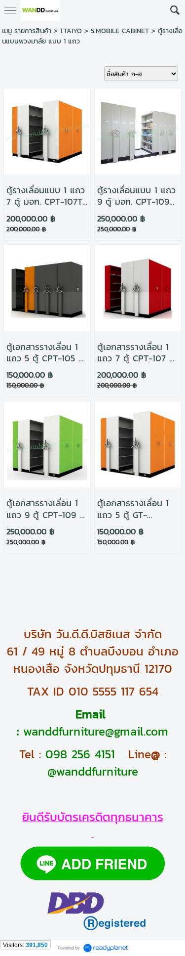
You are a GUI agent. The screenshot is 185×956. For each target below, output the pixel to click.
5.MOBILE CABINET (120, 31)
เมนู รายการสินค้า (26, 31)
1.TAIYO (71, 31)
